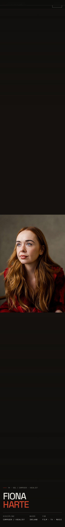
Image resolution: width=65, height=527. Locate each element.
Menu (57, 4)
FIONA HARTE (17, 4)
